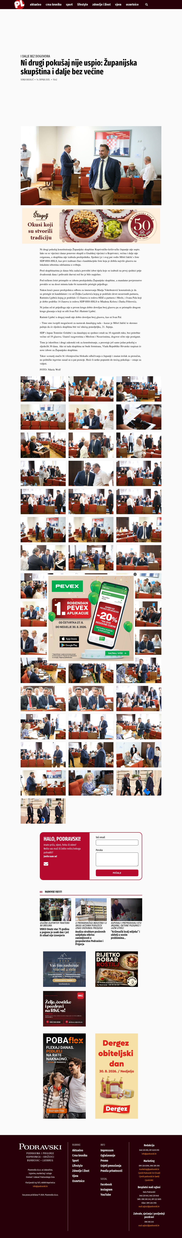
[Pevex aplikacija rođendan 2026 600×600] (91, 660)
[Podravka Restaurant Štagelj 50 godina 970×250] (91, 242)
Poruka (99, 850)
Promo (104, 1160)
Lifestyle (82, 4)
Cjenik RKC (149, 1180)
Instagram (106, 1189)
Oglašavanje (108, 1155)
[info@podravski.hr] (46, 864)
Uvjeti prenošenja (111, 1166)
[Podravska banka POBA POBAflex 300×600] (64, 1117)
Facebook (106, 1184)
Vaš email (100, 837)
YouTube (106, 1195)
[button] (146, 4)
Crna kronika (53, 4)
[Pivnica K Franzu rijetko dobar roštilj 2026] (116, 986)
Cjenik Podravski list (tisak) (149, 1173)
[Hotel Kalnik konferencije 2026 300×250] (64, 986)
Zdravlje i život (101, 4)
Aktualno (35, 4)
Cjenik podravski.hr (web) (149, 1176)
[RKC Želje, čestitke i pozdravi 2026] (64, 1025)
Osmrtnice (132, 4)
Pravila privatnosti (111, 1171)
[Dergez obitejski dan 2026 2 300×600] (116, 1117)
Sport (69, 4)
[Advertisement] (91, 32)
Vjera (118, 4)
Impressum (107, 1150)
